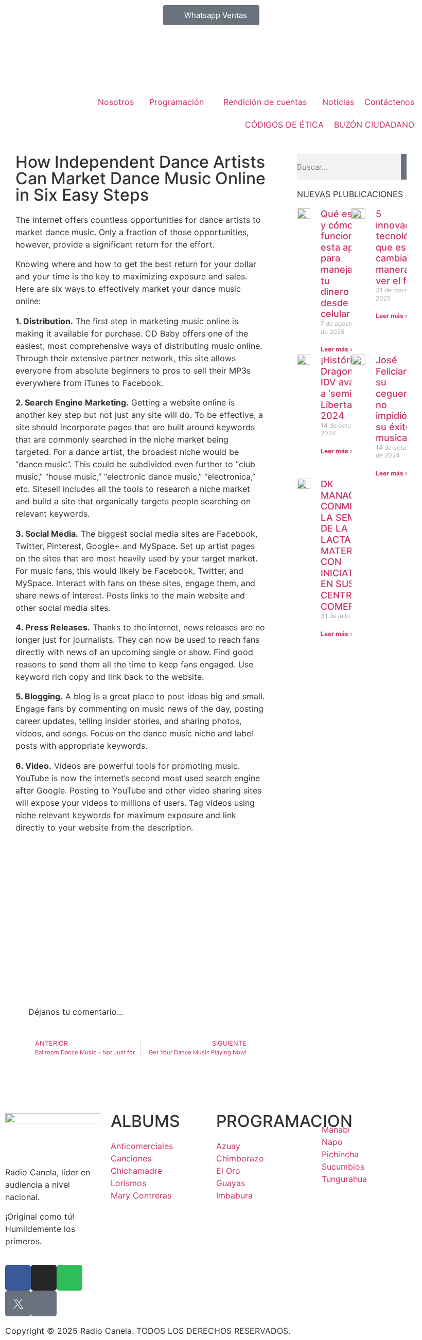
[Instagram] (44, 1278)
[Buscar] (404, 167)
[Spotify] (69, 1278)
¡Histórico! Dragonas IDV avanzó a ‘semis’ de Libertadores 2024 (349, 388)
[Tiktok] (44, 1303)
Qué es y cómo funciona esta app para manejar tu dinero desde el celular (340, 263)
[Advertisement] (140, 923)
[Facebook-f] (18, 1278)
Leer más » (337, 349)
